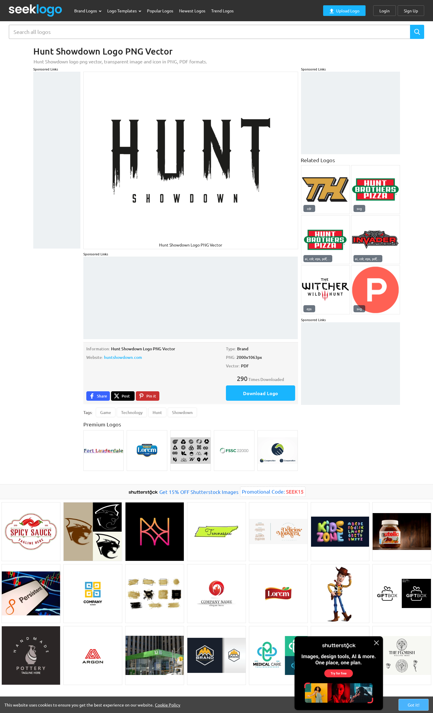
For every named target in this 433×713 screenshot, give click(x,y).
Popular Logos (160, 10)
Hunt (157, 412)
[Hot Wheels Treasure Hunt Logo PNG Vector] (325, 189)
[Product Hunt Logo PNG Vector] (375, 289)
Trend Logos (222, 10)
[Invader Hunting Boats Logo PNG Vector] (375, 239)
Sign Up (411, 10)
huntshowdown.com (123, 357)
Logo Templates (122, 10)
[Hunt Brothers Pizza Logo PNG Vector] (375, 189)
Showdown (182, 412)
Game (105, 412)
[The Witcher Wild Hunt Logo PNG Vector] (325, 289)
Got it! (413, 704)
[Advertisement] (56, 160)
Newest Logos (192, 10)
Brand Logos (86, 10)
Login (384, 10)
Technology (132, 412)
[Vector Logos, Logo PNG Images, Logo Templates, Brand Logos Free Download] (35, 10)
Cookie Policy (167, 704)
